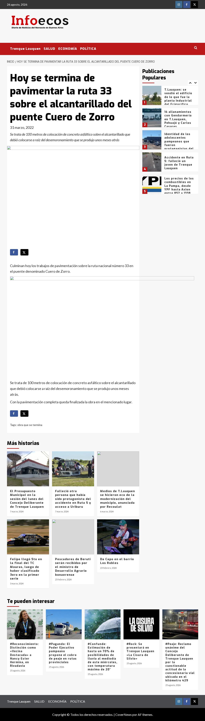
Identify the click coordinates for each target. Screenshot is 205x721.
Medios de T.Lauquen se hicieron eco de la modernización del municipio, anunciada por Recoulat (117, 499)
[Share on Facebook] (14, 252)
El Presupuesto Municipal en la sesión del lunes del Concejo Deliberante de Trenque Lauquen (27, 499)
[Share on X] (24, 252)
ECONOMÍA (67, 49)
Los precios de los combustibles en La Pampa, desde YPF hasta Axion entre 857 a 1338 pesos (179, 188)
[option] (170, 97)
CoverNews (123, 714)
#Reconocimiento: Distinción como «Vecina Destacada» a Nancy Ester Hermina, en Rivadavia (24, 655)
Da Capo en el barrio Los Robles (117, 561)
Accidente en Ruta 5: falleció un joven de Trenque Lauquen (179, 163)
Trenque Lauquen (25, 49)
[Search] (195, 47)
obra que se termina (29, 425)
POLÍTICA (88, 49)
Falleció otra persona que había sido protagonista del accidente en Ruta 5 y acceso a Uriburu (73, 499)
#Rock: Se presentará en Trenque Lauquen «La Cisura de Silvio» (140, 651)
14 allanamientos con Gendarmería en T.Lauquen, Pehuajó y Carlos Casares (178, 119)
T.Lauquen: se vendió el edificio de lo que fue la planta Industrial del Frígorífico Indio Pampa (178, 99)
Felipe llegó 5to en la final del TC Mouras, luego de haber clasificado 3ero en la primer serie (26, 569)
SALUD (49, 49)
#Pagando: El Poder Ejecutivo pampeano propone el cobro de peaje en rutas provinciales (63, 653)
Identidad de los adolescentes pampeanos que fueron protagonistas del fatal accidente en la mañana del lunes (179, 146)
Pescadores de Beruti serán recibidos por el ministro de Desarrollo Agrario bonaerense (73, 567)
